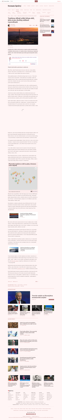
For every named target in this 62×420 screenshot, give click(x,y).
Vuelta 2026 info (17, 393)
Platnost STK (48, 399)
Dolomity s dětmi (41, 399)
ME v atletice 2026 (26, 397)
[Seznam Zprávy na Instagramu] (31, 414)
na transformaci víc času (21, 268)
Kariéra (18, 408)
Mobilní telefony (21, 404)
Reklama (30, 408)
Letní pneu (33, 404)
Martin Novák (27, 342)
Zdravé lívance (32, 396)
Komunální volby (10, 399)
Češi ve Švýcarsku (41, 397)
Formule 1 (25, 398)
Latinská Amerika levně (41, 398)
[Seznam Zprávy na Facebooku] (27, 414)
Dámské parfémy (30, 404)
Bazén (21, 403)
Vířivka (44, 403)
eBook (31, 25)
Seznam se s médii (26, 410)
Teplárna (15, 284)
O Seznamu (15, 408)
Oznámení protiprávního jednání (46, 408)
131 (37, 25)
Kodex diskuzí (31, 410)
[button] (23, 36)
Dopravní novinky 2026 (49, 396)
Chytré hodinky (43, 404)
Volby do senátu (9, 398)
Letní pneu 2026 (48, 393)
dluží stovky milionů (15, 260)
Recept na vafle (33, 398)
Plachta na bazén (24, 403)
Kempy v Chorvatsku (41, 393)
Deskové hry (36, 404)
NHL (24, 399)
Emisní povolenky (20, 284)
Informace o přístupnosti (39, 408)
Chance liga (25, 393)
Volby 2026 (9, 393)
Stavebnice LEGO (26, 404)
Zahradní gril (41, 403)
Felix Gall (17, 398)
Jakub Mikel (26, 361)
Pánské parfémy (47, 404)
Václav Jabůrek (27, 351)
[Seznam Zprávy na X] (29, 414)
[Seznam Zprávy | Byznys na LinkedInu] (35, 414)
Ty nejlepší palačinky (33, 393)
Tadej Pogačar (17, 397)
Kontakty (24, 408)
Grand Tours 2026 (18, 399)
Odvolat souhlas (39, 410)
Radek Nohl (24, 325)
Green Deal (25, 284)
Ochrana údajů (33, 408)
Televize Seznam (21, 410)
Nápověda (21, 408)
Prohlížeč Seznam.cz (16, 410)
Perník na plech (33, 399)
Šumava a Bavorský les (41, 396)
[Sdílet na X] (37, 281)
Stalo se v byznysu (45, 16)
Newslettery (35, 410)
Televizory (40, 404)
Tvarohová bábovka (33, 397)
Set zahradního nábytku (37, 403)
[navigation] (1, 1)
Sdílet (34, 25)
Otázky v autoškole (49, 398)
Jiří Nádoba (12, 24)
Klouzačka (33, 403)
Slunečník (30, 403)
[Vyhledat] (36, 1)
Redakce (27, 408)
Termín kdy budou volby (10, 397)
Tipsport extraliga (25, 396)
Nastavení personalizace (45, 410)
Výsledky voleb (9, 396)
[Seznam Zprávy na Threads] (33, 414)
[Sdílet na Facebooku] (36, 281)
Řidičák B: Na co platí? (49, 397)
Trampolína (27, 403)
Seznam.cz (59, 1)
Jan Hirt (16, 396)
